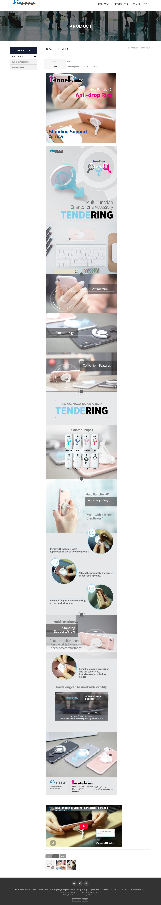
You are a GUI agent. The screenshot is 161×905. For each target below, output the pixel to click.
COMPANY (103, 4)
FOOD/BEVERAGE (18, 67)
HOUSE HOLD (17, 56)
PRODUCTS (121, 4)
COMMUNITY (139, 4)
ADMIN (85, 900)
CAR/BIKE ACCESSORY (20, 62)
